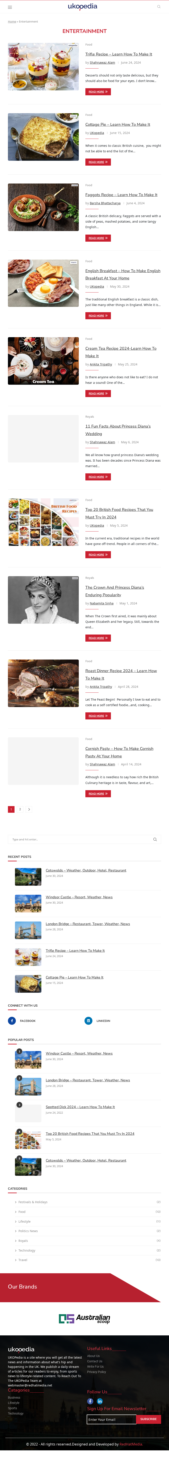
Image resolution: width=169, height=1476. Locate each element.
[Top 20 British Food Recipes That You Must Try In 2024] (43, 522)
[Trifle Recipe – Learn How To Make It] (43, 66)
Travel (89, 1260)
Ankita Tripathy (101, 364)
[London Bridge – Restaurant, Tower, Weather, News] (28, 930)
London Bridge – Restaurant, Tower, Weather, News (88, 924)
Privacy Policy (96, 1372)
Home (12, 21)
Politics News (89, 1231)
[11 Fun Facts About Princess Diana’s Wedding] (43, 439)
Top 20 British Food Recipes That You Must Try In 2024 (90, 1133)
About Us (93, 1356)
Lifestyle (89, 1221)
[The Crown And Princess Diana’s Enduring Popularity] (43, 600)
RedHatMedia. (131, 1444)
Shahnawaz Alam (102, 62)
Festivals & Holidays (89, 1202)
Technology (89, 1250)
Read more (96, 92)
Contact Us (94, 1361)
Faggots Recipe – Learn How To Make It (121, 194)
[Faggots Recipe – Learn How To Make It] (43, 207)
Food (89, 1212)
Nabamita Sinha (102, 603)
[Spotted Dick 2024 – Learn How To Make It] (28, 1113)
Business (14, 1397)
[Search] (159, 6)
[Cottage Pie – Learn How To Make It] (43, 137)
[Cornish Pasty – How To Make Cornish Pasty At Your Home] (43, 761)
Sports (12, 1408)
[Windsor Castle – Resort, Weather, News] (28, 903)
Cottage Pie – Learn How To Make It (117, 124)
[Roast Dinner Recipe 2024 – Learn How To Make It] (43, 683)
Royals (89, 1241)
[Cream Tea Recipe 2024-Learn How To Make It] (43, 361)
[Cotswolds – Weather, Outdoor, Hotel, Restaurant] (28, 877)
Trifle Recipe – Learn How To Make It (118, 54)
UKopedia (97, 133)
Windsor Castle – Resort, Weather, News (79, 897)
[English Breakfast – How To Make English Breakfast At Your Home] (43, 283)
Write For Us (95, 1366)
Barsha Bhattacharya (105, 203)
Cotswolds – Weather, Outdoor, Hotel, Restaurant (86, 870)
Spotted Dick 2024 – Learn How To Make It (80, 1107)
